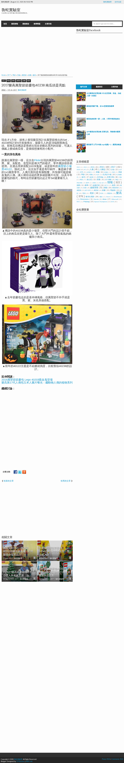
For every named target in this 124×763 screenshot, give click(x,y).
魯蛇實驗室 (107, 2)
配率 (88, 183)
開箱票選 (115, 188)
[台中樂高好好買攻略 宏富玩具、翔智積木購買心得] (81, 139)
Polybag (86, 201)
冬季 (81, 172)
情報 (13, 80)
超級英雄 (94, 187)
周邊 (120, 172)
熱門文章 (83, 87)
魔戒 (101, 196)
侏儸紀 (106, 172)
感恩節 (79, 190)
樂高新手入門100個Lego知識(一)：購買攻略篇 (103, 144)
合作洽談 (118, 2)
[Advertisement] (37, 49)
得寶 (94, 183)
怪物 (91, 174)
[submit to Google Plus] (24, 472)
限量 (99, 179)
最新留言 (99, 87)
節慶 (24, 80)
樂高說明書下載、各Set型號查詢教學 (100, 106)
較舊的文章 (66, 481)
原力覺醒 (108, 179)
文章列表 (48, 24)
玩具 (98, 174)
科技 (81, 179)
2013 (85, 167)
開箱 (106, 188)
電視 (84, 193)
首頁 (5, 24)
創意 (114, 185)
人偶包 (102, 169)
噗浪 (102, 193)
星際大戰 (110, 177)
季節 (8, 80)
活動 (120, 177)
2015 (93, 167)
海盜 (117, 179)
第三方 (106, 185)
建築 (92, 177)
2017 (3, 80)
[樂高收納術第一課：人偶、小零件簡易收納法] (81, 126)
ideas (105, 199)
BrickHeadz (118, 196)
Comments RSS (117, 759)
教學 (87, 185)
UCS (112, 201)
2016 (102, 167)
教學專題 (37, 24)
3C (85, 169)
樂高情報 (14, 24)
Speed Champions (101, 201)
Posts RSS (106, 759)
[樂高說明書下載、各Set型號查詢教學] (81, 113)
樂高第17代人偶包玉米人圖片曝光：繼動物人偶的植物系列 (37, 382)
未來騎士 (90, 172)
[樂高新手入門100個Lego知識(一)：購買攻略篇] (81, 152)
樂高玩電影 (90, 196)
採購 (78, 185)
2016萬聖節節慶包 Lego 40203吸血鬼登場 (27, 379)
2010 (78, 167)
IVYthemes (20, 761)
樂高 (28, 80)
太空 (120, 169)
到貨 (113, 172)
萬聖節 (19, 80)
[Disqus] (37, 623)
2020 (79, 169)
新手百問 (88, 190)
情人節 (101, 183)
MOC (78, 201)
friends (96, 199)
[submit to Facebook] (15, 472)
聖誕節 (113, 190)
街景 (85, 188)
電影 (92, 193)
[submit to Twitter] (20, 472)
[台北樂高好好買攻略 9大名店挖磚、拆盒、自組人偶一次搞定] (81, 100)
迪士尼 (89, 179)
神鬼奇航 (80, 183)
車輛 (98, 172)
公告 (113, 169)
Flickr (37, 160)
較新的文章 (9, 481)
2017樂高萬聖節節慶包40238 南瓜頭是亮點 (33, 85)
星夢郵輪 (100, 177)
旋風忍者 (96, 185)
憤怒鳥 (110, 193)
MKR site (29, 761)
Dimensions (84, 199)
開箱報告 (26, 24)
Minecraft (115, 199)
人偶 (92, 169)
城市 (84, 177)
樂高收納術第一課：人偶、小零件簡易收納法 (103, 119)
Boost (108, 196)
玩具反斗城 (107, 174)
